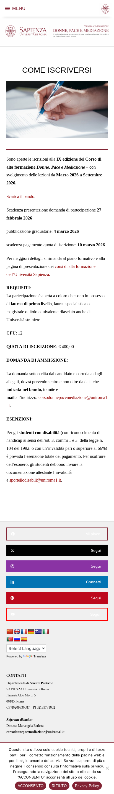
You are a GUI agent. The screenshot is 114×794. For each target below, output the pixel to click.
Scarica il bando (20, 196)
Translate (39, 656)
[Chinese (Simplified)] (9, 631)
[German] (31, 631)
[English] (17, 631)
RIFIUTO (59, 786)
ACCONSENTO (31, 786)
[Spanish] (24, 639)
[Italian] (45, 631)
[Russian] (17, 639)
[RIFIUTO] (107, 768)
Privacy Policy (87, 786)
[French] (24, 631)
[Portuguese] (9, 639)
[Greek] (38, 631)
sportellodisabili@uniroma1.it (35, 480)
